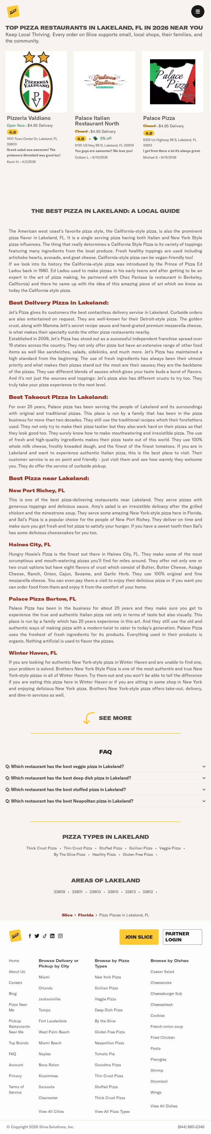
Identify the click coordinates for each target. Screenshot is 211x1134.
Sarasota (47, 1086)
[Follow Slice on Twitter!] (37, 936)
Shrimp (157, 1070)
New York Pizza (108, 977)
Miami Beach (50, 1042)
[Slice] (13, 12)
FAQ (12, 1053)
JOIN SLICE (139, 937)
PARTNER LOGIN (177, 936)
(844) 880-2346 (191, 1126)
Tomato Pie (105, 1053)
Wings (156, 1092)
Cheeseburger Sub (166, 993)
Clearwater (48, 1097)
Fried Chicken (163, 1037)
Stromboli (159, 1081)
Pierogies (158, 1059)
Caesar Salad (162, 971)
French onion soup (167, 1026)
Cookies (158, 1015)
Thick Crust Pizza (110, 1097)
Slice (67, 915)
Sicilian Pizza (106, 988)
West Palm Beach (54, 1031)
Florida (86, 915)
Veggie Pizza (105, 999)
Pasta (156, 1048)
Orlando (46, 988)
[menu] (197, 11)
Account (16, 1064)
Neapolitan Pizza (109, 1042)
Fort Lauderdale (52, 1020)
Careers (15, 982)
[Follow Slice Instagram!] (60, 936)
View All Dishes (164, 1106)
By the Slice (105, 1020)
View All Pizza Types (112, 1111)
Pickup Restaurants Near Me (19, 1026)
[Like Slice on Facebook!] (30, 936)
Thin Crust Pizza (109, 1075)
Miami (44, 977)
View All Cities (51, 1111)
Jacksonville (49, 999)
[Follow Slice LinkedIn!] (52, 936)
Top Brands (19, 1042)
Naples (45, 1053)
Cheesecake (161, 982)
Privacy (15, 1075)
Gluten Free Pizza (110, 1031)
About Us (17, 971)
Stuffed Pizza (106, 1086)
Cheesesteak (162, 1004)
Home (14, 960)
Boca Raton (49, 1064)
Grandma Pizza (108, 1064)
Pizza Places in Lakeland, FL (124, 915)
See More (115, 717)
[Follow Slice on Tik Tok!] (45, 936)
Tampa (45, 1010)
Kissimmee (48, 1075)
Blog (12, 993)
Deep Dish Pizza (109, 1010)
